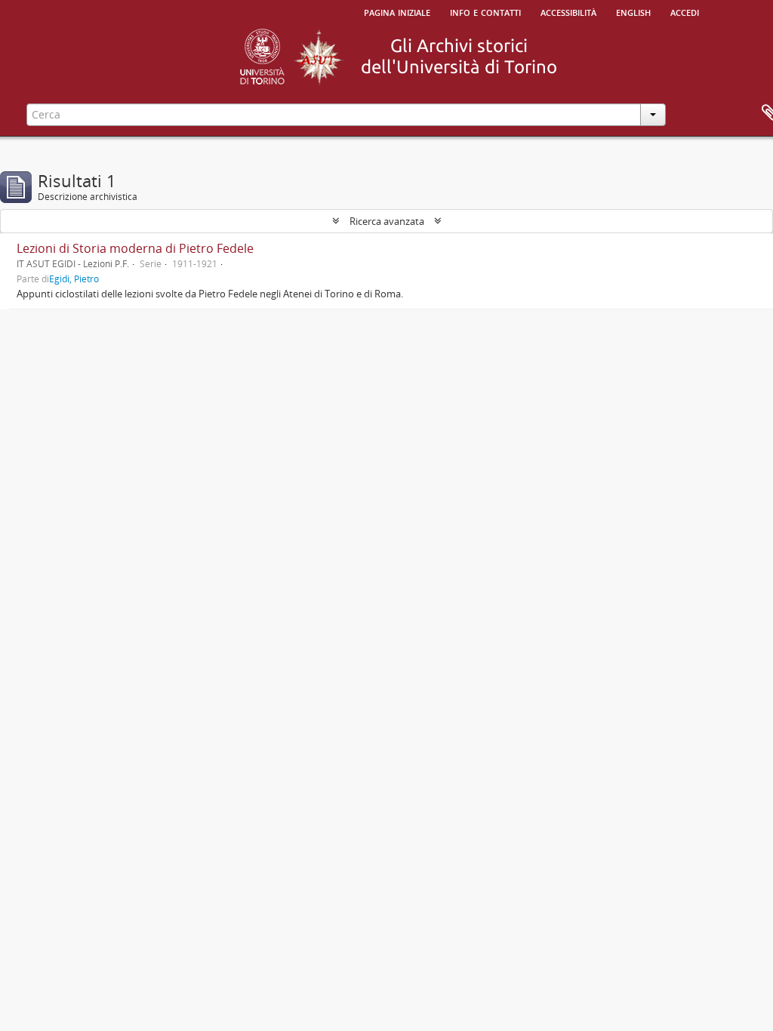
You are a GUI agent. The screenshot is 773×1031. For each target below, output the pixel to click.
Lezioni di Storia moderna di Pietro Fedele (135, 248)
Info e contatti (485, 11)
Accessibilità (568, 11)
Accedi (684, 11)
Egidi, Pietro (74, 278)
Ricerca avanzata (387, 221)
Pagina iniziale (397, 11)
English (633, 11)
